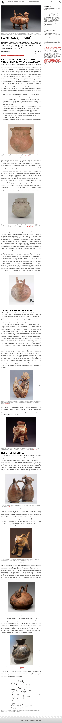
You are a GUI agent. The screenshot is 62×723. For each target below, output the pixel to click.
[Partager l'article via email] (39, 53)
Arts (16, 2)
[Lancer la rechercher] (60, 2)
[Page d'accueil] (3, 2)
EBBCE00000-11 (30, 226)
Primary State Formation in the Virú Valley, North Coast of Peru (51, 44)
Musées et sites (33, 2)
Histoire (9, 2)
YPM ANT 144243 (28, 155)
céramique (4, 55)
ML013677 (10, 506)
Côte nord (9, 55)
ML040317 (7, 403)
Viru (22, 55)
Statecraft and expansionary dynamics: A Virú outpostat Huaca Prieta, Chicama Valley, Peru (52, 48)
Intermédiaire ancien (16, 55)
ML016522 (22, 667)
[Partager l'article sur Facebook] (35, 53)
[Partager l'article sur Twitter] (37, 53)
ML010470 (35, 449)
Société (22, 2)
